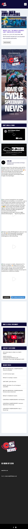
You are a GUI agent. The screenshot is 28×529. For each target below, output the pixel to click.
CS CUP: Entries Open (8, 374)
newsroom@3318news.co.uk (10, 357)
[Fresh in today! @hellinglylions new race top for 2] (14, 246)
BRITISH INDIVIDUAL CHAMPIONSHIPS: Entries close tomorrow (13, 391)
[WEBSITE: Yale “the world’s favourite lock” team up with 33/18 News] (14, 22)
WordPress (22, 525)
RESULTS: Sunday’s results (10, 377)
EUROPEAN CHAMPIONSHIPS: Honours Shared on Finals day (13, 404)
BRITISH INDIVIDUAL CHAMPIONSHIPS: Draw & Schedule (13, 369)
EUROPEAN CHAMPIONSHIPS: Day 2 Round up (12, 409)
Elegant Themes (12, 525)
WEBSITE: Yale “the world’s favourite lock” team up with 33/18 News (13, 31)
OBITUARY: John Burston (9, 381)
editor (5, 34)
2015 (13, 34)
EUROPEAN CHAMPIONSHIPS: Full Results (14, 399)
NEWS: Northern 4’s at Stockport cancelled (12, 386)
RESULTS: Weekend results (10, 395)
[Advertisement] (14, 311)
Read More (7, 42)
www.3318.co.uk (4, 470)
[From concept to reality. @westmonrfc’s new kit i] (14, 279)
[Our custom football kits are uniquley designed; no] (14, 214)
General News (17, 34)
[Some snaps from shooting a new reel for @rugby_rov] (14, 182)
